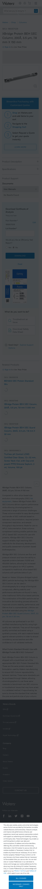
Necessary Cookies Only (21, 885)
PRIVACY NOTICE (20, 871)
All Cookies (21, 878)
